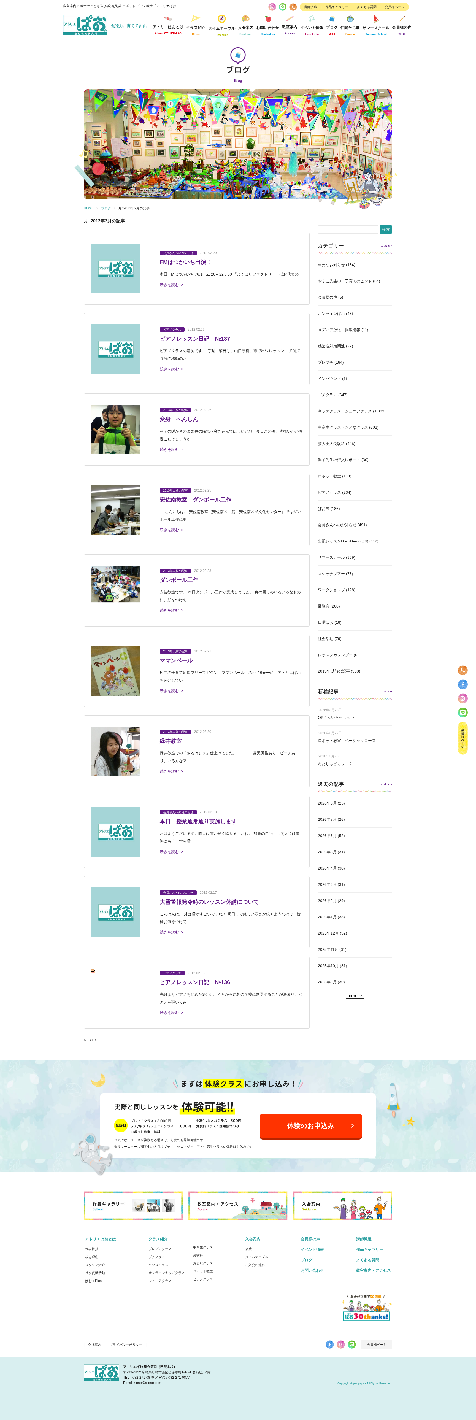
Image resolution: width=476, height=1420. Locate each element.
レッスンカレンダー (335, 655)
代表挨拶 (91, 1249)
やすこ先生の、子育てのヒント (345, 281)
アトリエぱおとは (100, 1239)
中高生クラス (203, 1247)
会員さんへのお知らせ (337, 525)
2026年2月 (327, 900)
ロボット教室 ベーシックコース (347, 740)
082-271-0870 (143, 1377)
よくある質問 (367, 7)
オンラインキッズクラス (166, 1273)
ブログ (332, 30)
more (353, 995)
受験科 (198, 1255)
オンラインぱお (331, 313)
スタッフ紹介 (95, 1265)
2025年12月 (328, 933)
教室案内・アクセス (373, 1270)
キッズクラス (158, 1265)
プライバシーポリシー (125, 1345)
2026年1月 (327, 917)
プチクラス (327, 395)
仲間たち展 (350, 30)
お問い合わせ (312, 1270)
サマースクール (331, 557)
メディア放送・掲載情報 (339, 330)
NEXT (89, 1040)
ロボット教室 (329, 476)
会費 (248, 1249)
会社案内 (94, 1345)
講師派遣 (310, 7)
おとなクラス (203, 1263)
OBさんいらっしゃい (336, 717)
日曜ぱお (325, 622)
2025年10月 (328, 965)
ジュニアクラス (160, 1281)
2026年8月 (327, 803)
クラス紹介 (158, 1239)
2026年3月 (327, 884)
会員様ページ (395, 7)
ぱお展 (323, 508)
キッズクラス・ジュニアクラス (345, 411)
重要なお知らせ (331, 265)
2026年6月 (327, 835)
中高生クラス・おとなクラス (343, 427)
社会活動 (325, 638)
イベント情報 (311, 30)
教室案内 (290, 30)
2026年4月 (327, 868)
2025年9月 (327, 982)
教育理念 (91, 1257)
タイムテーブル (221, 31)
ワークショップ (331, 590)
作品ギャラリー (336, 7)
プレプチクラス (160, 1249)
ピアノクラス (329, 492)
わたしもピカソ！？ (335, 764)
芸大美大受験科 (331, 443)
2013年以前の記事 (334, 671)
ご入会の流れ (255, 1265)
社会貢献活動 (95, 1273)
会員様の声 (402, 30)
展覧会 (323, 606)
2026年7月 (327, 819)
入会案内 (253, 1239)
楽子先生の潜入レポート (339, 460)
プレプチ (325, 362)
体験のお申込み (310, 1125)
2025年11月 (328, 949)
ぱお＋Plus (93, 1281)
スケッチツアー (331, 573)
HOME (89, 208)
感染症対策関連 (331, 346)
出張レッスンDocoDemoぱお (343, 541)
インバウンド (329, 378)
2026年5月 (327, 852)
